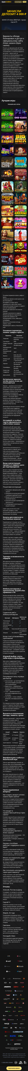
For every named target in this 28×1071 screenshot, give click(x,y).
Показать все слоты (14, 104)
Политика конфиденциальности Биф (14, 1048)
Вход (24, 1)
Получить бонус (14, 1068)
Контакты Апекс (14, 1049)
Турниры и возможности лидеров (12, 313)
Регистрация (18, 1)
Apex (6, 2)
